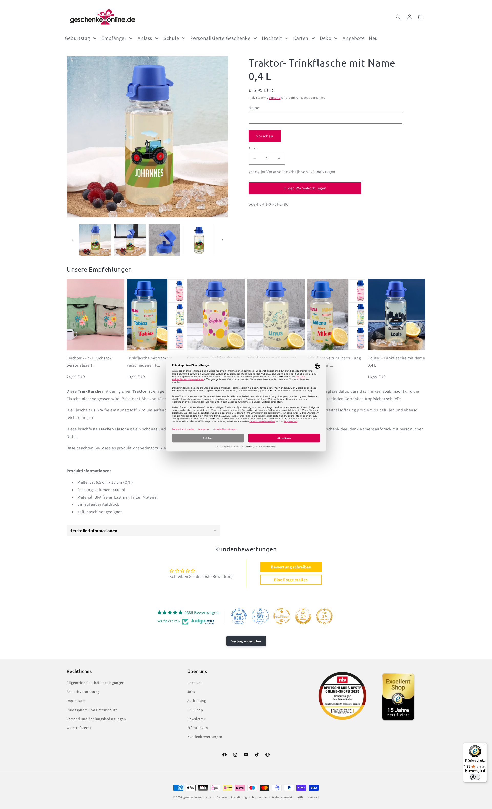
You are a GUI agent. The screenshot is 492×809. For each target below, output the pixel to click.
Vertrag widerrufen (246, 641)
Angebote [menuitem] (354, 38)
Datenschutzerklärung (232, 797)
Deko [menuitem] (325, 38)
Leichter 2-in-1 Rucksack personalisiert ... (89, 361)
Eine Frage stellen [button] (291, 579)
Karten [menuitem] (301, 38)
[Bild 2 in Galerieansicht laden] (130, 240)
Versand (275, 97)
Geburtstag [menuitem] (77, 38)
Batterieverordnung (83, 691)
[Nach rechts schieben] (222, 240)
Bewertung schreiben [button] (291, 567)
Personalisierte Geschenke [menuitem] (220, 38)
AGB (300, 797)
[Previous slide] (73, 325)
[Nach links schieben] (72, 240)
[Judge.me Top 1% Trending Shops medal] (324, 616)
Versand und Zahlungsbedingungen (96, 718)
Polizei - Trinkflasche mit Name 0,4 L (396, 361)
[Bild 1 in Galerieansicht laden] (95, 240)
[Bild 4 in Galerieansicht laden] (199, 240)
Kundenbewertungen (204, 736)
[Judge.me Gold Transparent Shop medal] (281, 616)
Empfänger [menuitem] (113, 38)
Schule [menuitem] (171, 38)
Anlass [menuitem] (145, 38)
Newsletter (196, 718)
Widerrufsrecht (79, 727)
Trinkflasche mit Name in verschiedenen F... (150, 361)
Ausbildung (196, 701)
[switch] (475, 777)
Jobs (191, 691)
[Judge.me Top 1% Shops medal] (303, 616)
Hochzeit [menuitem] (272, 38)
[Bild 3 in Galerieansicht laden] (164, 240)
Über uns (194, 682)
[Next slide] (418, 325)
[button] (398, 17)
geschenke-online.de (197, 797)
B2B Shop (195, 709)
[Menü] (484, 745)
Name (254, 107)
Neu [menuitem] (373, 38)
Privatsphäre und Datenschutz (92, 709)
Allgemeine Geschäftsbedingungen (96, 682)
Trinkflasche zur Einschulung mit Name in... (334, 361)
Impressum (76, 701)
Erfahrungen (197, 727)
